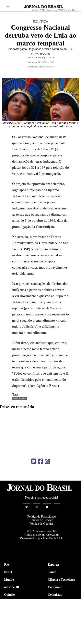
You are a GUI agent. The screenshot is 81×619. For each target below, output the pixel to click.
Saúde (52, 572)
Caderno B (55, 587)
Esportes (53, 564)
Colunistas (55, 594)
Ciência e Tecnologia (61, 579)
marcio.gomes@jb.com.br (40, 57)
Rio (6, 564)
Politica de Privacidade (41, 516)
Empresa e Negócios (61, 609)
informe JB (11, 587)
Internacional (13, 609)
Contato (9, 617)
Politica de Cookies (41, 523)
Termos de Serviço (41, 520)
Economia (54, 602)
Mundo (9, 579)
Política (9, 602)
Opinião (9, 594)
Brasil (8, 572)
